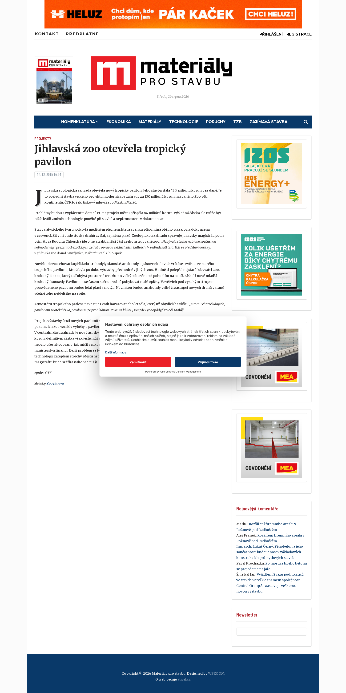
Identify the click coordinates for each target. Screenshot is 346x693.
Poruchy (215, 122)
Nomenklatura (78, 122)
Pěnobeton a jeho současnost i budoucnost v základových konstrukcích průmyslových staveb (269, 552)
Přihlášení (271, 34)
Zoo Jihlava (55, 383)
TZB (237, 122)
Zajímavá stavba (268, 122)
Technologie (183, 122)
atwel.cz (184, 679)
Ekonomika (118, 122)
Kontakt (47, 34)
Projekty (42, 138)
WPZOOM (216, 673)
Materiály (150, 122)
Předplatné (82, 34)
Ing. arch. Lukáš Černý (254, 546)
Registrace (299, 34)
